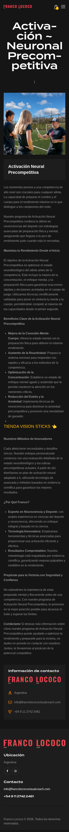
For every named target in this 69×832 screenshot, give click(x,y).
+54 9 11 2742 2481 (27, 711)
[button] (63, 6)
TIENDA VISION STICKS (27, 426)
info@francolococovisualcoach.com (37, 702)
